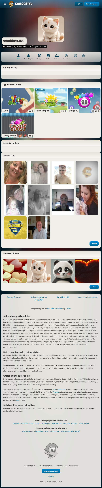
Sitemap (51, 476)
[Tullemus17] (87, 172)
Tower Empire (84, 423)
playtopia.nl (65, 431)
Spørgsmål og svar (14, 297)
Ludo (31, 423)
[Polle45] (15, 200)
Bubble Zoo (65, 423)
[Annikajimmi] (39, 172)
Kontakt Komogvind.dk (51, 471)
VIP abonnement (59, 389)
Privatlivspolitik (63, 297)
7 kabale (16, 423)
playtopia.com (27, 431)
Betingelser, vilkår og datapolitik (39, 298)
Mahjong (24, 423)
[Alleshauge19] (87, 200)
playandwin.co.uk (41, 431)
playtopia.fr (75, 431)
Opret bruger (92, 4)
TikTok (68, 308)
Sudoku (74, 423)
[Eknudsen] (63, 200)
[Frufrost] (15, 172)
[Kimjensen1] (39, 228)
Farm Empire (45, 423)
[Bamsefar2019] (15, 228)
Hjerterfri (55, 423)
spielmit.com (54, 431)
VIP (17, 400)
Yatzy (37, 423)
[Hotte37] (39, 200)
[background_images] (15, 271)
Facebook (59, 308)
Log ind (79, 4)
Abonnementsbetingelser (88, 297)
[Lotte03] (63, 172)
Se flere (94, 243)
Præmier (56, 392)
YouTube (50, 308)
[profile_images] (39, 271)
